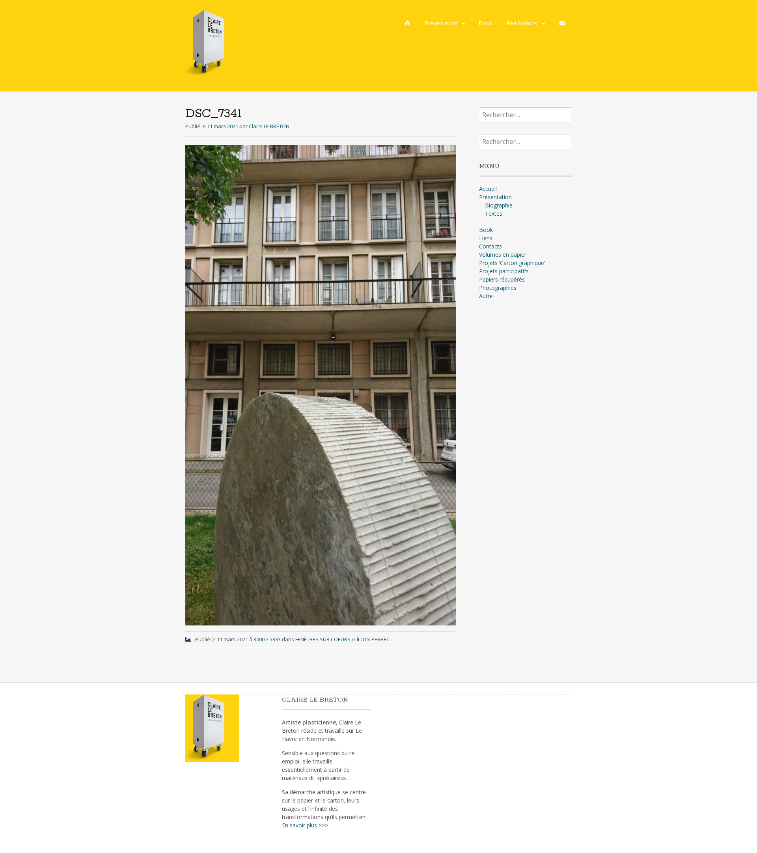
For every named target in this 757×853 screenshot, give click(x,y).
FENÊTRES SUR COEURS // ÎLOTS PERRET (342, 639)
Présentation (441, 23)
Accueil (488, 188)
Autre (486, 296)
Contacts (490, 246)
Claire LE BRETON (269, 126)
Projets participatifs (504, 271)
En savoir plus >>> (305, 825)
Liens (485, 238)
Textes (493, 213)
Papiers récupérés (502, 279)
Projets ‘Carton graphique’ (512, 263)
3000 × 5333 (267, 639)
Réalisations (522, 23)
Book (485, 23)
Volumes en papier (502, 254)
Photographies (497, 287)
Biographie (499, 205)
